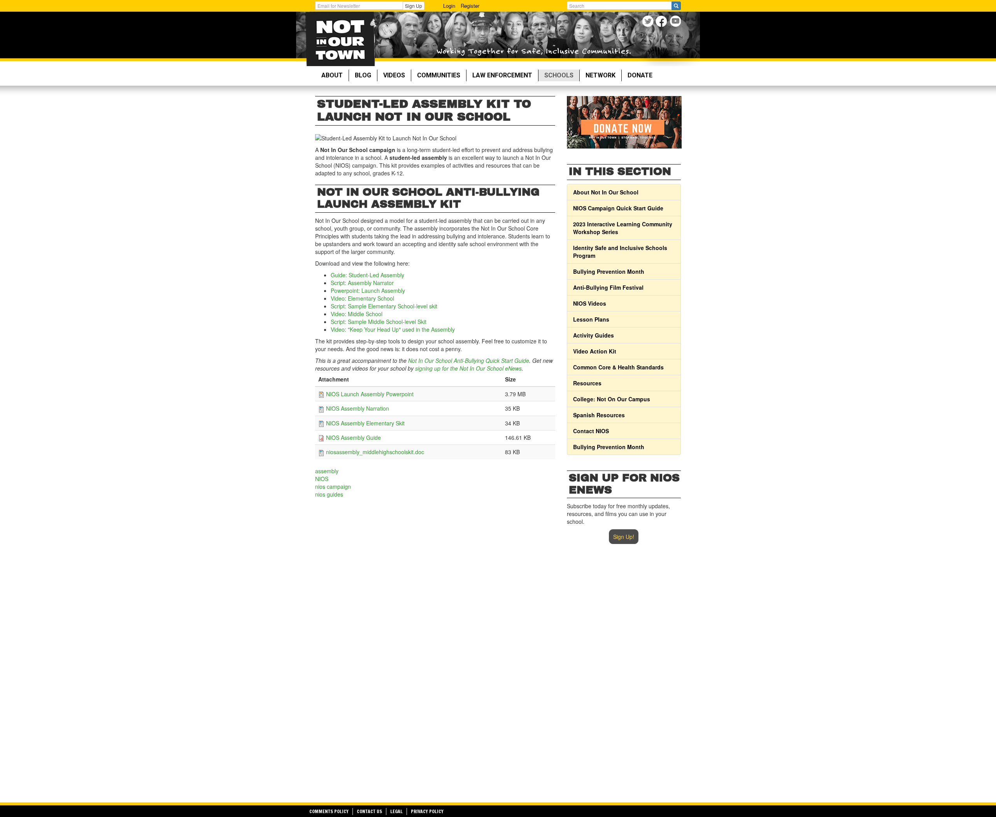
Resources (587, 383)
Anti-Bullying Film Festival (608, 287)
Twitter (649, 22)
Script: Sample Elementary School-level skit (384, 306)
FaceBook (662, 22)
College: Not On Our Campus (611, 399)
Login (449, 5)
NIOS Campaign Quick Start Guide (618, 208)
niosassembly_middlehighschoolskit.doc (375, 452)
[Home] (340, 39)
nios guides (329, 494)
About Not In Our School (605, 192)
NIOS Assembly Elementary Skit (365, 423)
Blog (363, 75)
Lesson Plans (591, 319)
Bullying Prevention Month (608, 271)
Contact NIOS (591, 431)
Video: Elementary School (362, 298)
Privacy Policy (427, 811)
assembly (326, 471)
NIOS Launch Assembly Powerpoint (370, 394)
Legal (396, 811)
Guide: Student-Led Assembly (367, 275)
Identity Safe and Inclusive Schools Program (620, 251)
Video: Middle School (356, 314)
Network (600, 75)
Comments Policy (329, 811)
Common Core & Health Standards (618, 367)
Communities (438, 75)
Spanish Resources (599, 415)
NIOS (321, 479)
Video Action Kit (594, 351)
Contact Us (369, 811)
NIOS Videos (589, 303)
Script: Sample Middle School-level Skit (378, 321)
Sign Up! (623, 537)
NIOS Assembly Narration (357, 408)
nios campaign (333, 486)
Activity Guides (593, 335)
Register (470, 5)
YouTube (676, 22)
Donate (640, 75)
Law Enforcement (502, 75)
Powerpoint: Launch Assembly (368, 290)
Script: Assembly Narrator (362, 283)
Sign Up (413, 5)
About (332, 75)
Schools (558, 75)
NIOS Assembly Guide (353, 437)
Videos (394, 75)
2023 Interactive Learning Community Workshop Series (622, 228)
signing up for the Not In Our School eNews (468, 368)
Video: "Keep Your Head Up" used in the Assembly (393, 329)
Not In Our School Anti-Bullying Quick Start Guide (468, 360)
